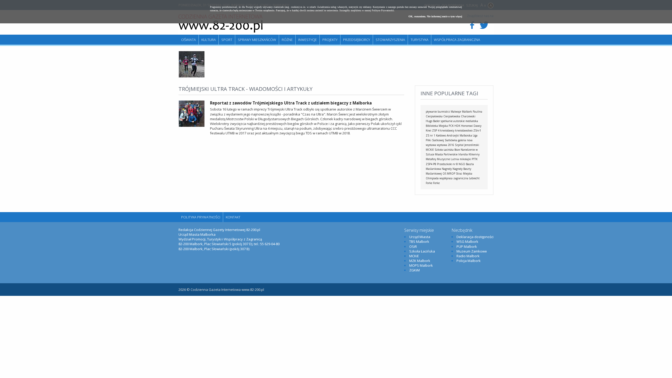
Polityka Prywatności (200, 217)
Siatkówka (451, 140)
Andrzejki (453, 135)
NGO (462, 164)
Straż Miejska (464, 173)
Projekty (330, 39)
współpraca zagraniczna (453, 178)
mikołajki (465, 159)
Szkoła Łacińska (444, 149)
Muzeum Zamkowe (471, 251)
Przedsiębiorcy (356, 39)
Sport (226, 39)
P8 (434, 164)
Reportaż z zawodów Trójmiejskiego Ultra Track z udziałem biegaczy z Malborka (291, 103)
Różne (287, 39)
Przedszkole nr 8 (447, 164)
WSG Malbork (467, 241)
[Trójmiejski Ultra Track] (191, 76)
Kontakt (233, 217)
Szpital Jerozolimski (467, 145)
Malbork (467, 111)
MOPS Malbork (421, 265)
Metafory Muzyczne (438, 159)
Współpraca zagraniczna (457, 39)
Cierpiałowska (451, 116)
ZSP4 (429, 164)
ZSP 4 (435, 130)
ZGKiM (414, 270)
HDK (457, 126)
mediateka (471, 121)
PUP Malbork (466, 246)
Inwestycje (307, 39)
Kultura (208, 39)
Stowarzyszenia (390, 39)
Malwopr (456, 111)
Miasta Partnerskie (446, 154)
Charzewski (468, 116)
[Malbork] (220, 24)
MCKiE (430, 149)
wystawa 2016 (445, 145)
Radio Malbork (468, 256)
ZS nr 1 (430, 135)
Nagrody (447, 169)
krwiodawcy (447, 130)
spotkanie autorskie (453, 121)
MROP (451, 173)
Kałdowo (441, 135)
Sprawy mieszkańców (257, 39)
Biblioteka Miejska (437, 126)
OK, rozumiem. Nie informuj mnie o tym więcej (435, 16)
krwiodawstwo (463, 130)
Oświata (188, 39)
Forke (436, 183)
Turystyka (419, 39)
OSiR (413, 246)
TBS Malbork (419, 241)
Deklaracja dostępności (475, 236)
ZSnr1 (477, 130)
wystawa (431, 145)
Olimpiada (432, 178)
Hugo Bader (433, 121)
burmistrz (444, 111)
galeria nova (465, 140)
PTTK (474, 159)
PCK (451, 126)
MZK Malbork (419, 260)
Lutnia (455, 159)
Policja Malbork (468, 260)
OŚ (444, 173)
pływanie (431, 111)
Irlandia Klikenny (469, 154)
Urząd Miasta (419, 236)
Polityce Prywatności (383, 10)
